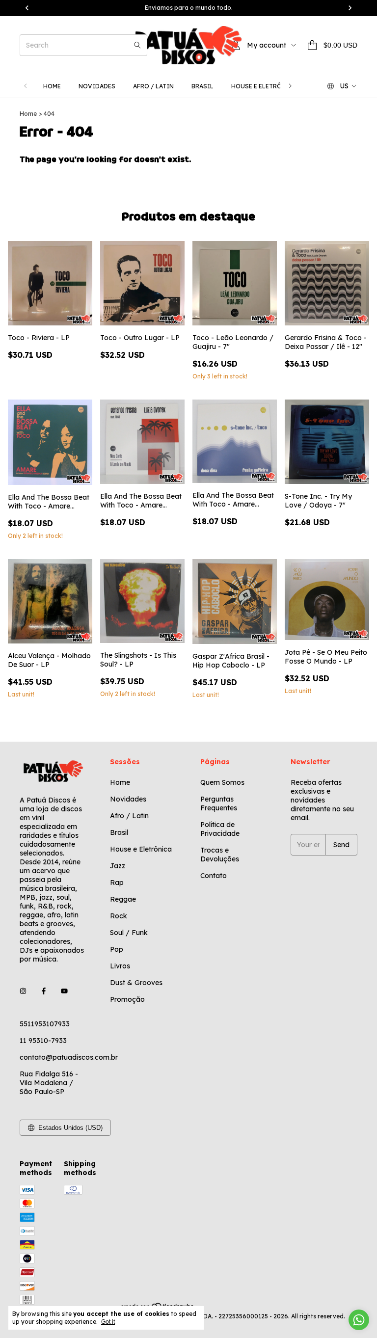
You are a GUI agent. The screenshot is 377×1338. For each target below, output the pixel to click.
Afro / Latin (153, 86)
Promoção (127, 999)
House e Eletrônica (264, 86)
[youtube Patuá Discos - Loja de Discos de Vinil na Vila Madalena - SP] (64, 991)
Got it (108, 1321)
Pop (116, 949)
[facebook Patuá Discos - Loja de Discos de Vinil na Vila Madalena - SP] (43, 991)
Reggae (123, 899)
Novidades (97, 86)
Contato (213, 875)
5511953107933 (45, 1023)
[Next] (290, 86)
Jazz (117, 865)
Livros (120, 966)
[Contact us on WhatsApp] (359, 1320)
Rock (118, 915)
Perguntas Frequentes (218, 803)
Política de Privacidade (220, 829)
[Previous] (25, 86)
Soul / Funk (129, 932)
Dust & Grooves (136, 982)
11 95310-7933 (43, 1040)
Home (52, 86)
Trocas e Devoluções (219, 854)
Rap (117, 882)
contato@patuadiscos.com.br (69, 1057)
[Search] (137, 45)
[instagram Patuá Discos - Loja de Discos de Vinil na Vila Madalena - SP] (23, 991)
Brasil (202, 86)
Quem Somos (222, 782)
